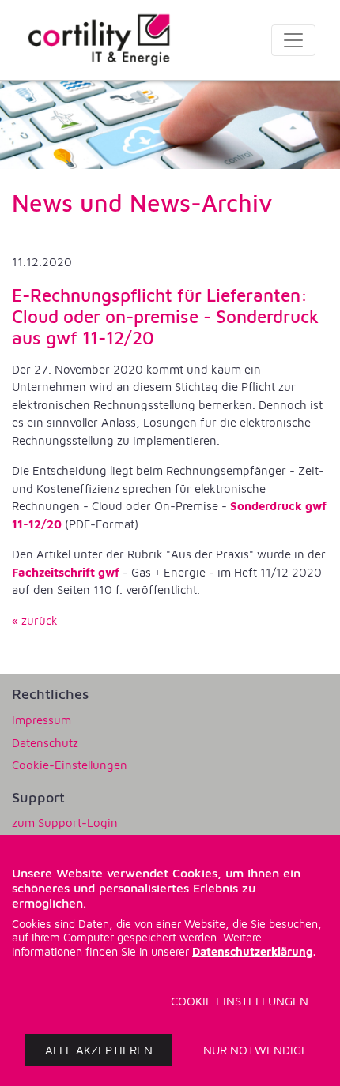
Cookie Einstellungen (239, 1001)
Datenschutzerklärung (252, 951)
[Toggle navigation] (293, 40)
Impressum (41, 720)
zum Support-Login (65, 822)
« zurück (35, 620)
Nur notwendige (255, 1050)
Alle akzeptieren (99, 1050)
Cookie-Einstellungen (69, 765)
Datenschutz (45, 743)
